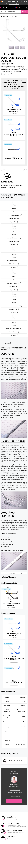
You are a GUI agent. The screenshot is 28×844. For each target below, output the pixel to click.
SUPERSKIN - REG (12, 187)
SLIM (4, 412)
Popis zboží (7, 343)
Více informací (5, 75)
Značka (5, 185)
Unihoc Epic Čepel (13, 441)
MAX (4, 417)
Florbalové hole (7, 16)
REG (4, 407)
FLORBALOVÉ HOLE (17, 185)
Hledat (24, 11)
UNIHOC (14, 16)
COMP (4, 402)
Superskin (7, 354)
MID (4, 404)
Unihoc (25, 171)
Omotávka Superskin (8, 514)
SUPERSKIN (3, 187)
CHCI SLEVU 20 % (14, 4)
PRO (4, 409)
